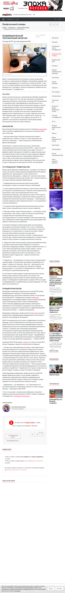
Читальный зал (55, 101)
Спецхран (55, 42)
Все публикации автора (12, 440)
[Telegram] (57, 24)
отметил (25, 342)
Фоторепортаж (56, 149)
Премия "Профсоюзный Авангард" (56, 71)
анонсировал (42, 129)
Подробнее (17, 591)
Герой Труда (55, 145)
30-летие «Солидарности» (56, 116)
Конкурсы (55, 66)
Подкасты (55, 87)
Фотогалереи (56, 92)
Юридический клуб (56, 60)
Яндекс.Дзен (30, 422)
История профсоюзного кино (56, 127)
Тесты (53, 121)
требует (36, 313)
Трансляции (55, 77)
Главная (4, 27)
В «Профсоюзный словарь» (13, 436)
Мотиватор (55, 38)
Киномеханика (56, 96)
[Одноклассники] (53, 24)
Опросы (54, 133)
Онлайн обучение (54, 82)
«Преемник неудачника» (22, 396)
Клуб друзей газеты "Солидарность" (56, 48)
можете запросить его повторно (17, 470)
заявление (35, 297)
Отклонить (59, 588)
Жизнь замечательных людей (56, 139)
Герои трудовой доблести (54, 161)
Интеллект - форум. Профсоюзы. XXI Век (56, 108)
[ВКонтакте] (50, 24)
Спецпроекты (11, 27)
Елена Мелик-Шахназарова (18, 407)
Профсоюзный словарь (23, 27)
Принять (51, 588)
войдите (26, 457)
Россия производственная (56, 154)
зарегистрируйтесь (37, 457)
